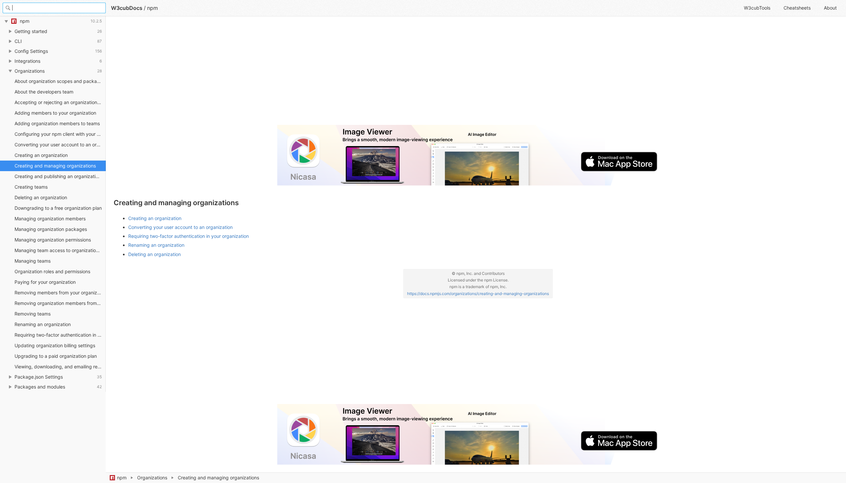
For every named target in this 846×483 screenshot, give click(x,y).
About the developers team (44, 91)
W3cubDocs (126, 8)
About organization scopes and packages (60, 81)
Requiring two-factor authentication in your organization (60, 335)
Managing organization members (50, 218)
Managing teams (33, 261)
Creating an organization (41, 155)
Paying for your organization (45, 282)
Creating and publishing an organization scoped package (60, 176)
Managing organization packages (51, 229)
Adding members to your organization (55, 113)
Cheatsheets (797, 8)
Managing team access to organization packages (60, 250)
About (830, 8)
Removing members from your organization (60, 292)
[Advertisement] (312, 73)
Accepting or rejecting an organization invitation (60, 102)
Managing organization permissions (53, 239)
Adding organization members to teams (57, 123)
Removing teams (33, 313)
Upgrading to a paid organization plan (56, 356)
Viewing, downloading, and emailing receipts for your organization (60, 366)
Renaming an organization (43, 324)
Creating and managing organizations (55, 165)
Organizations (152, 477)
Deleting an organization (41, 197)
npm (122, 477)
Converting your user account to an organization (60, 144)
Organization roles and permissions (52, 271)
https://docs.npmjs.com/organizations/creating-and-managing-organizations (478, 293)
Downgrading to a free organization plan (58, 208)
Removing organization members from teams (60, 303)
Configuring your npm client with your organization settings (60, 134)
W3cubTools (757, 8)
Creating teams (31, 187)
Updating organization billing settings (55, 345)
